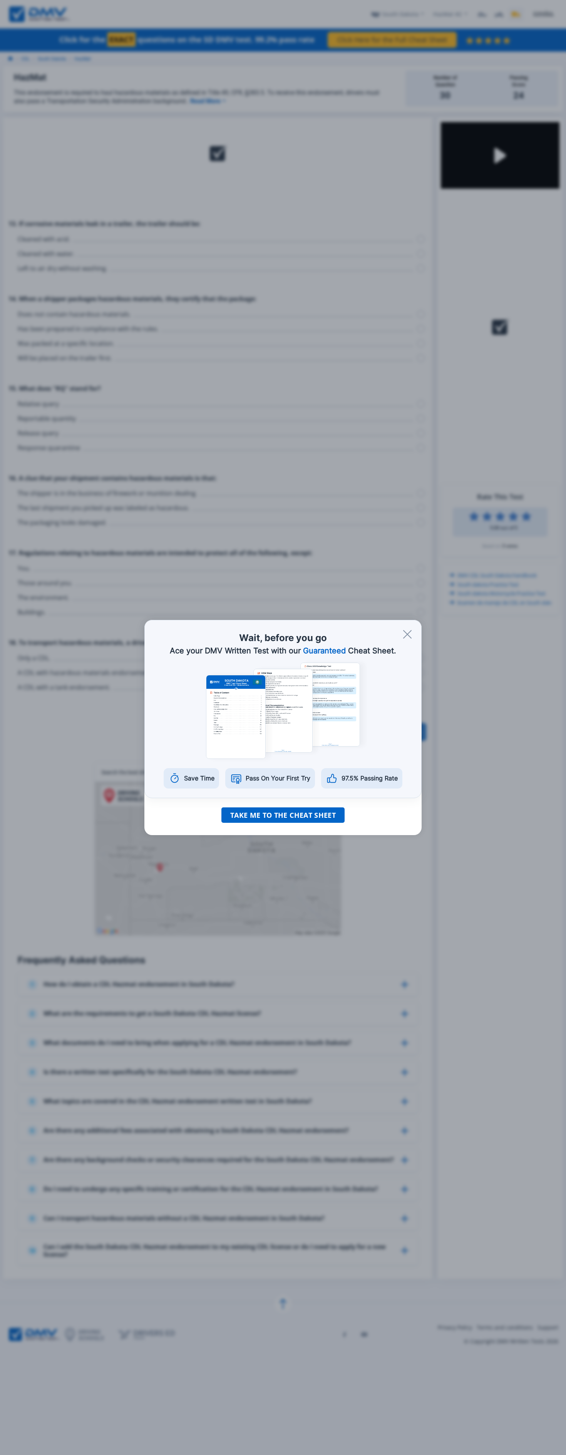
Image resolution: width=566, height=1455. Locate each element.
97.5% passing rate (370, 778)
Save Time (199, 778)
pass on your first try (278, 778)
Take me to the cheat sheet (283, 815)
